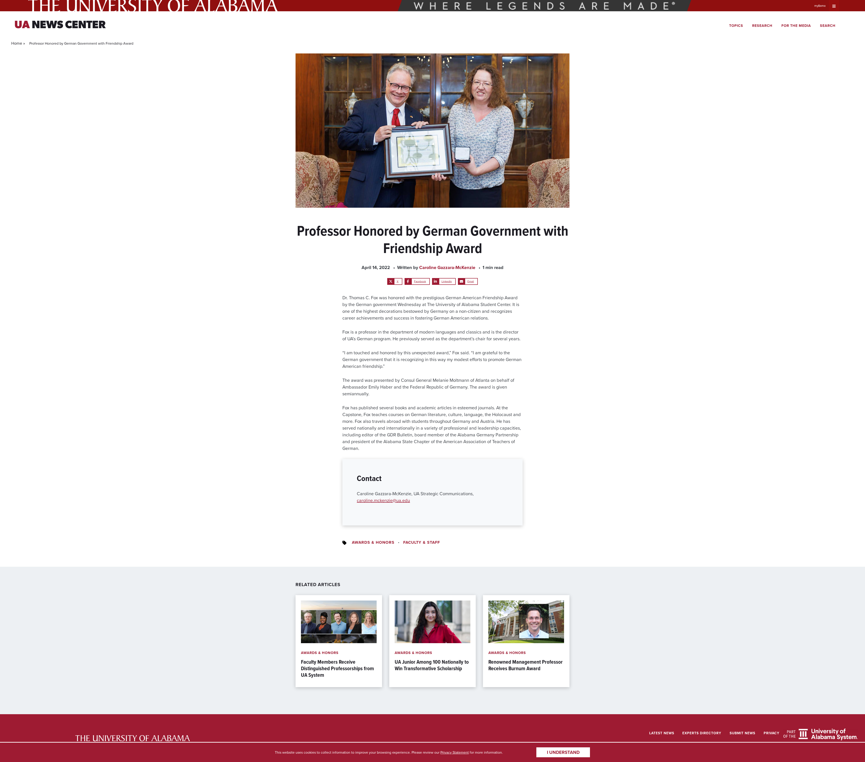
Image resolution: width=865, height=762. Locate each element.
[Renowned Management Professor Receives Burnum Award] (526, 641)
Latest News (661, 733)
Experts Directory (701, 733)
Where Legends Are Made (544, 5)
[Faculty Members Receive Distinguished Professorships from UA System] (339, 641)
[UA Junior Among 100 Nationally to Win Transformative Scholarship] (432, 641)
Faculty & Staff (421, 542)
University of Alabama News (133, 738)
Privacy (771, 733)
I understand (563, 752)
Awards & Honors (373, 542)
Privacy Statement (454, 752)
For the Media (796, 25)
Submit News (742, 733)
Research (762, 25)
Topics (736, 25)
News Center (60, 25)
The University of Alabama (153, 5)
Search (827, 25)
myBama (820, 6)
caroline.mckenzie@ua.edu (383, 500)
